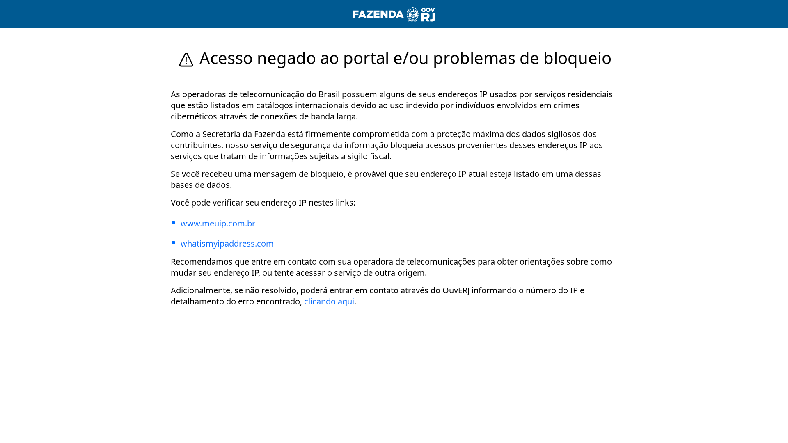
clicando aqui (329, 301)
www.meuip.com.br (218, 223)
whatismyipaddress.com (227, 243)
